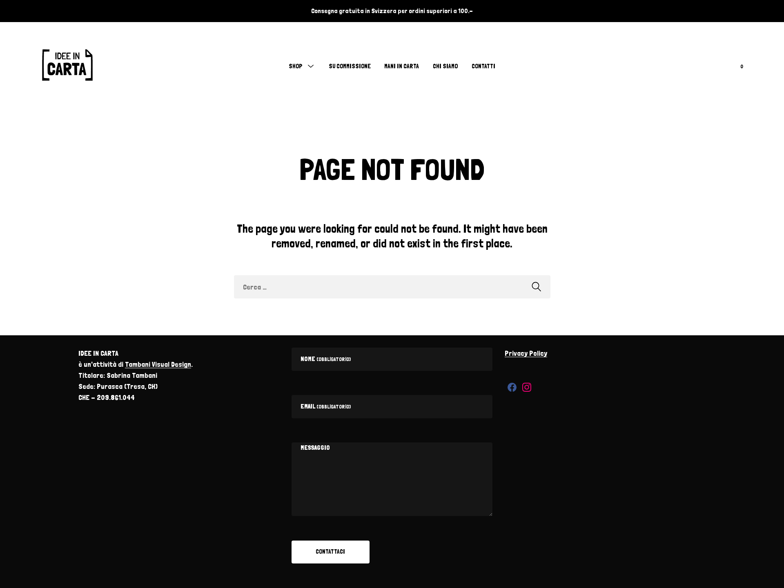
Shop (296, 66)
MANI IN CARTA (401, 66)
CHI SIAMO (445, 66)
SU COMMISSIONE (350, 66)
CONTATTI (483, 66)
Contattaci (330, 551)
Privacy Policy (526, 353)
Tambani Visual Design (158, 364)
